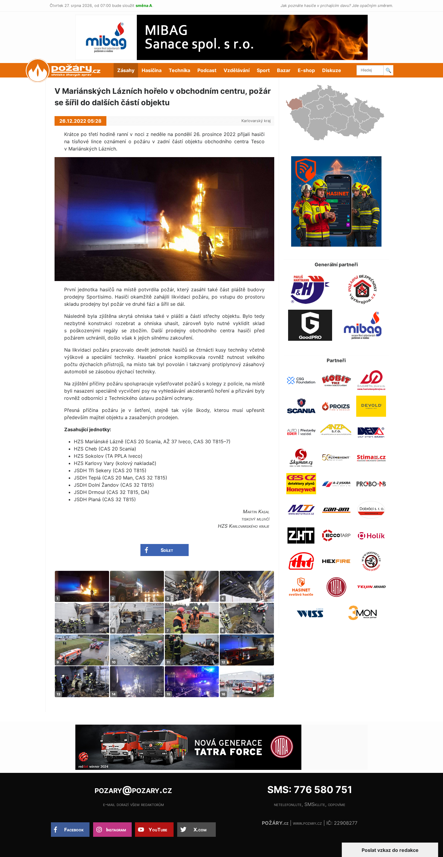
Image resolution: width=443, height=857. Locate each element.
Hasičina (152, 70)
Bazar (284, 70)
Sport (263, 70)
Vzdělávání (237, 70)
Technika (179, 70)
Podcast (206, 70)
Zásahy (125, 70)
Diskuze (331, 70)
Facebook (74, 830)
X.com (199, 830)
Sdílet (167, 550)
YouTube (158, 830)
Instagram (116, 830)
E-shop (306, 70)
